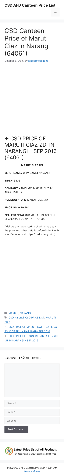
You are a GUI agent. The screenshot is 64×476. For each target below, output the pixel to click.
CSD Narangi (16, 317)
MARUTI (13, 313)
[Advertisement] (32, 100)
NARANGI (25, 313)
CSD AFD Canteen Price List (30, 5)
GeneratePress (32, 471)
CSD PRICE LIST (34, 317)
